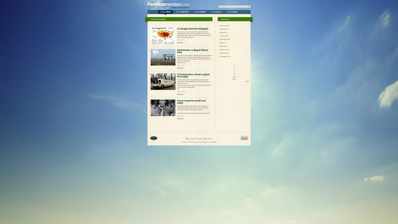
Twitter (242, 138)
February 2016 (224, 50)
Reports (182, 12)
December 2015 (225, 56)
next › (234, 77)
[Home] (169, 8)
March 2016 (224, 46)
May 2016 (223, 43)
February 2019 (224, 26)
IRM (154, 138)
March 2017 (224, 32)
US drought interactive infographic (193, 28)
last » (234, 79)
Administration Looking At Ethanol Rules (192, 51)
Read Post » (180, 43)
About (232, 12)
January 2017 (224, 36)
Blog (216, 12)
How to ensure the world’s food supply (191, 101)
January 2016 (224, 53)
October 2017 (224, 29)
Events (200, 12)
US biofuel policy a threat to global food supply (193, 75)
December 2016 (225, 39)
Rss (245, 138)
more (247, 81)
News (165, 12)
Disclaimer (214, 142)
